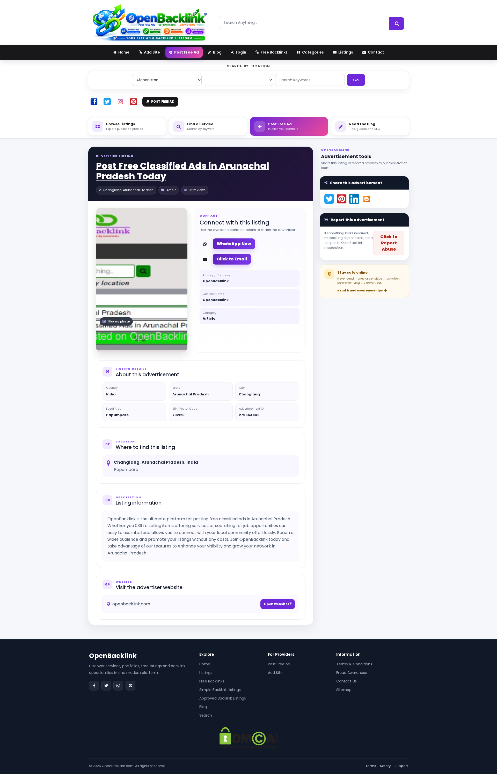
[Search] (396, 23)
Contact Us (346, 681)
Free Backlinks (211, 681)
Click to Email (232, 259)
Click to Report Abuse (388, 243)
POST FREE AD (162, 101)
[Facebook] (94, 685)
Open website (276, 604)
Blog (203, 706)
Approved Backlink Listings (222, 698)
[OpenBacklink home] (149, 22)
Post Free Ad (279, 664)
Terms (371, 765)
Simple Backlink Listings (220, 689)
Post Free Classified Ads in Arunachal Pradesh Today (182, 171)
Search (205, 715)
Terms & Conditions (354, 664)
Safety (385, 765)
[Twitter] (106, 685)
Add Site (275, 672)
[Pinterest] (130, 685)
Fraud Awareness (351, 672)
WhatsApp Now (234, 244)
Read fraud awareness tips (360, 290)
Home (204, 664)
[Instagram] (118, 685)
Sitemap (344, 689)
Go (356, 79)
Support (401, 765)
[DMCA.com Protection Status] (249, 737)
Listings (205, 672)
